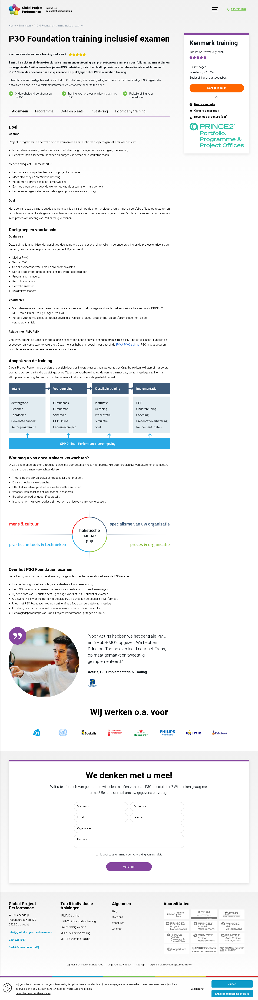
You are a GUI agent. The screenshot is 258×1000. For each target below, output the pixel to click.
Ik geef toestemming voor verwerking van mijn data (131, 854)
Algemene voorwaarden (119, 964)
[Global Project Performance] (40, 10)
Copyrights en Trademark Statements (85, 964)
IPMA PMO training (128, 345)
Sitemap (140, 964)
